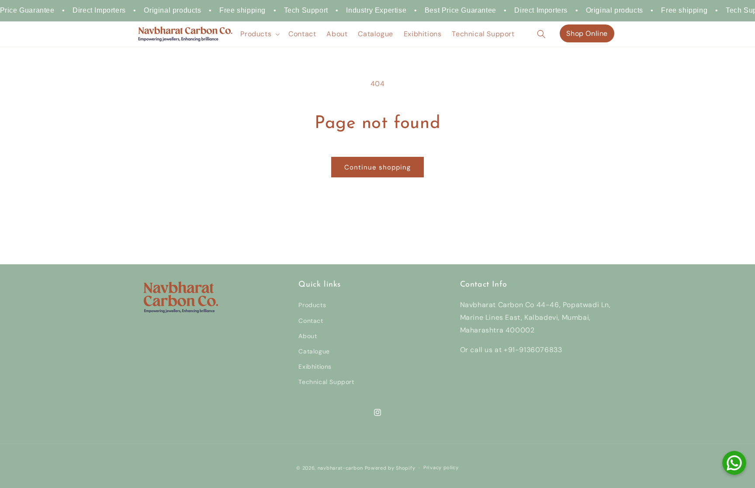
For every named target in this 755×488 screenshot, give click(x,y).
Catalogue (313, 351)
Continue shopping (377, 167)
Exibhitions (315, 366)
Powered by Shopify (390, 468)
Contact (310, 321)
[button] (259, 34)
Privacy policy (441, 467)
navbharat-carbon (340, 468)
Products (312, 305)
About (307, 336)
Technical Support (326, 382)
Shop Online (587, 33)
